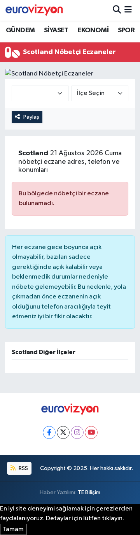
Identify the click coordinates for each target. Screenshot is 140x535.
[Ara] (117, 10)
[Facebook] (49, 432)
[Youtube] (91, 432)
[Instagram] (77, 432)
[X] (63, 432)
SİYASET (56, 30)
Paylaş (31, 117)
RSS (23, 468)
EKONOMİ (92, 30)
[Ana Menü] (128, 10)
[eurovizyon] (34, 10)
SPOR (126, 30)
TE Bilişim (89, 492)
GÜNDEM (20, 30)
